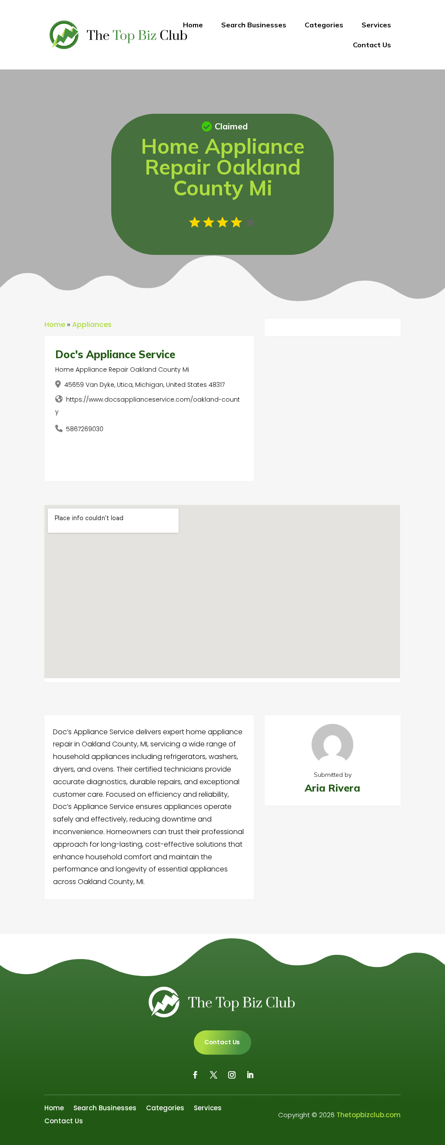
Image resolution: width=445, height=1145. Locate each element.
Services (376, 24)
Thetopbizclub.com (368, 1114)
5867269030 (84, 429)
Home (193, 24)
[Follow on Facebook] (195, 1075)
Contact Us (372, 44)
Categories (324, 24)
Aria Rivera (332, 788)
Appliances (92, 325)
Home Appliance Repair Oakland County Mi (122, 369)
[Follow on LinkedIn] (249, 1075)
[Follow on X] (213, 1075)
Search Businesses (253, 24)
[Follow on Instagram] (231, 1075)
